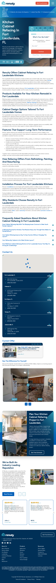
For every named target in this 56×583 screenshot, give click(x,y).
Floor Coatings (23, 557)
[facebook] (2, 543)
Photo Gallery (41, 548)
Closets (22, 556)
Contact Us (41, 552)
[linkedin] (10, 543)
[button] (30, 267)
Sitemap (38, 579)
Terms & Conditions (45, 55)
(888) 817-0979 (7, 540)
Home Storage (23, 559)
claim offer (20, 354)
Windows (22, 550)
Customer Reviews (6, 556)
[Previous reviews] (19, 494)
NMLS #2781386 (42, 554)
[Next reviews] (24, 494)
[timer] (41, 29)
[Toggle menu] (53, 3)
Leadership (4, 554)
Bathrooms (23, 548)
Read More (48, 516)
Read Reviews (8, 494)
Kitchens (22, 554)
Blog (3, 559)
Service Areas (5, 550)
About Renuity (5, 548)
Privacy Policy (36, 55)
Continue (41, 51)
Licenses (40, 556)
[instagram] (5, 543)
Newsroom (4, 561)
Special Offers (41, 550)
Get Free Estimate (42, 3)
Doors (21, 552)
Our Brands (5, 552)
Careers (4, 557)
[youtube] (8, 543)
